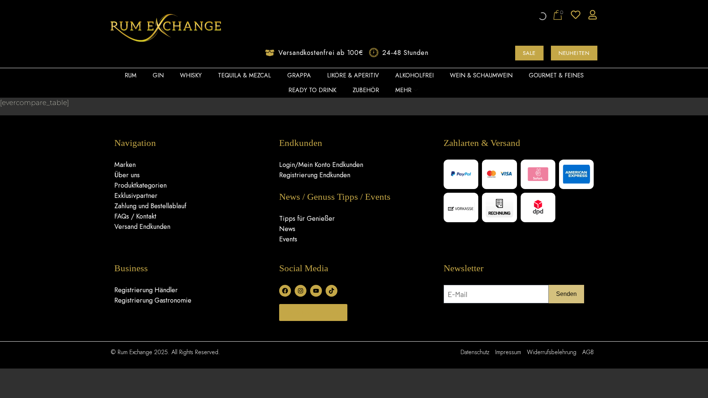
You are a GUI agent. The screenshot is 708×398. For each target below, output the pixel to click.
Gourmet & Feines (556, 75)
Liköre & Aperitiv (353, 75)
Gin (158, 75)
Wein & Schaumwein (481, 75)
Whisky (191, 75)
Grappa (299, 75)
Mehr (403, 90)
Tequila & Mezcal (244, 75)
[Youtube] (316, 291)
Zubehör (366, 90)
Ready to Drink (312, 90)
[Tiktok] (331, 291)
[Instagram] (300, 291)
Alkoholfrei (414, 75)
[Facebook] (285, 291)
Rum (130, 75)
